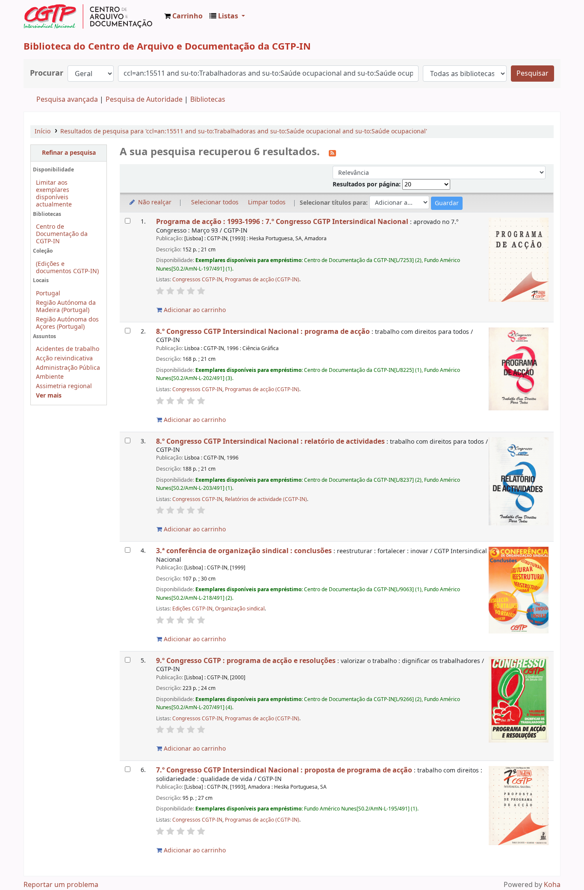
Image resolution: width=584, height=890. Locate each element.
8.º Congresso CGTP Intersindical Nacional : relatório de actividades (270, 441)
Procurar (46, 73)
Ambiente (50, 376)
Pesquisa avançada (67, 99)
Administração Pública (68, 367)
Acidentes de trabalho (67, 349)
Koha (552, 885)
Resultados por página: (367, 184)
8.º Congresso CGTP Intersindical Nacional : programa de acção (263, 331)
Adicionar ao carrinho (194, 310)
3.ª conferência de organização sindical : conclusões (244, 551)
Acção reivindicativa (64, 358)
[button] (183, 16)
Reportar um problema (61, 885)
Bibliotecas (207, 99)
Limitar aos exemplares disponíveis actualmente (54, 193)
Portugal (48, 293)
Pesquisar (532, 73)
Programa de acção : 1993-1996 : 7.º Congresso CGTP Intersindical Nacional (282, 222)
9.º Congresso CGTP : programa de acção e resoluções (246, 661)
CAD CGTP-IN (88, 16)
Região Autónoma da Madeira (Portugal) (66, 306)
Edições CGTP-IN (192, 609)
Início (42, 131)
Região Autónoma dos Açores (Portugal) (67, 323)
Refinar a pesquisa (69, 152)
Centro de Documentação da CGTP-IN (62, 234)
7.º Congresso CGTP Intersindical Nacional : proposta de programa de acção (284, 770)
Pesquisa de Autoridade (144, 99)
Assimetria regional (64, 386)
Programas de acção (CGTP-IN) (262, 279)
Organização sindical (240, 609)
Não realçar (153, 202)
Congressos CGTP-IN (197, 279)
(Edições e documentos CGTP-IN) (67, 267)
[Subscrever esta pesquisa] (332, 152)
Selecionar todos (215, 202)
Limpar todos (267, 202)
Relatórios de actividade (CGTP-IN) (266, 499)
